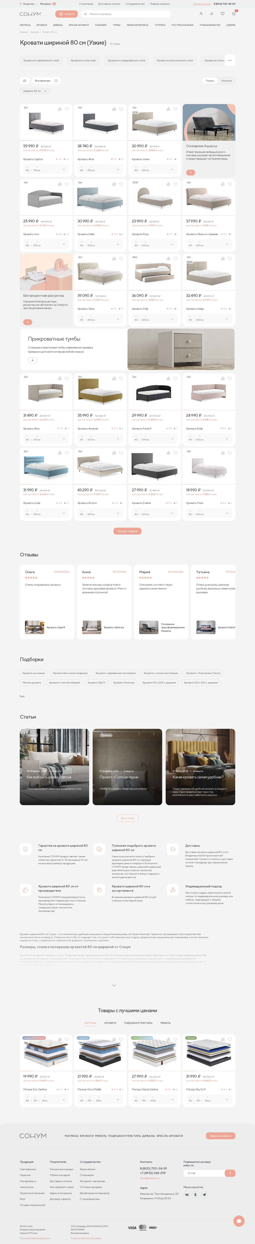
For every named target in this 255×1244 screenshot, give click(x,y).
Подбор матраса (160, 3)
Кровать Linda (31, 503)
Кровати (42, 25)
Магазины (45, 3)
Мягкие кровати (32, 682)
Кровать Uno (31, 234)
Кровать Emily (194, 428)
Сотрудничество (135, 3)
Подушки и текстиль (138, 1023)
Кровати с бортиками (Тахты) (203, 673)
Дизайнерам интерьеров (94, 1193)
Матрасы (90, 1023)
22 (67, 159)
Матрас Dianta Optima (145, 1089)
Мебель (165, 1023)
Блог (23, 1198)
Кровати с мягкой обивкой (64, 682)
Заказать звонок (202, 3)
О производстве (90, 1198)
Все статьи (127, 818)
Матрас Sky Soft (196, 1089)
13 (68, 1089)
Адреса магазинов (220, 1135)
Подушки (100, 25)
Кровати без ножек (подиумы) (70, 673)
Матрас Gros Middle (89, 1089)
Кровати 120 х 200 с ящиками (201, 682)
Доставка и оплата (109, 3)
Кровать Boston (87, 503)
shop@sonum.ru (149, 1178)
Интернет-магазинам (92, 1181)
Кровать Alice (31, 428)
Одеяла (230, 25)
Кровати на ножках (34, 673)
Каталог (69, 14)
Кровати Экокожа (123, 682)
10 (68, 503)
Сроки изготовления (32, 1193)
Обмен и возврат (60, 1175)
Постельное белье (183, 25)
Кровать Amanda (88, 428)
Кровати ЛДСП (96, 682)
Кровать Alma (86, 159)
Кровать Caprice (33, 159)
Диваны (58, 25)
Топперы (160, 25)
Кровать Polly (140, 308)
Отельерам (87, 1175)
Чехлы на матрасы (137, 25)
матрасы (25, 25)
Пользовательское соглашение (86, 1238)
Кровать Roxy (140, 234)
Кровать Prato (194, 503)
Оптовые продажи (91, 1186)
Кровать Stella (86, 234)
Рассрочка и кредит (62, 1169)
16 (176, 1089)
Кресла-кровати (79, 25)
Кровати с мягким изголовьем (161, 673)
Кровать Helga (195, 308)
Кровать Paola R (141, 428)
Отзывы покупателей (32, 1204)
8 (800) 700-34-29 (224, 3)
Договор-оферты (60, 1198)
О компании (86, 3)
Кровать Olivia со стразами (202, 234)
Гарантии (25, 1175)
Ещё (22, 696)
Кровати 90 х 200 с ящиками (159, 682)
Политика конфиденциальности (35, 1238)
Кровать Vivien (141, 159)
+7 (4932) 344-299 (153, 1173)
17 (122, 308)
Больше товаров (127, 531)
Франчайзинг (88, 1169)
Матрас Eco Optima (35, 1089)
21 (122, 159)
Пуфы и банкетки (210, 25)
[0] (233, 14)
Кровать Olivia (86, 308)
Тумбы (116, 25)
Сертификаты (28, 1169)
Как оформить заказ (62, 1186)
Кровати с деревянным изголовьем (116, 673)
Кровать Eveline (141, 503)
